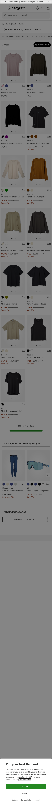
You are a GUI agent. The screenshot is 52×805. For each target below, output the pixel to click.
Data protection (25, 780)
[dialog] (26, 782)
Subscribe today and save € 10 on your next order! (26, 2)
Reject (26, 793)
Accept (26, 787)
